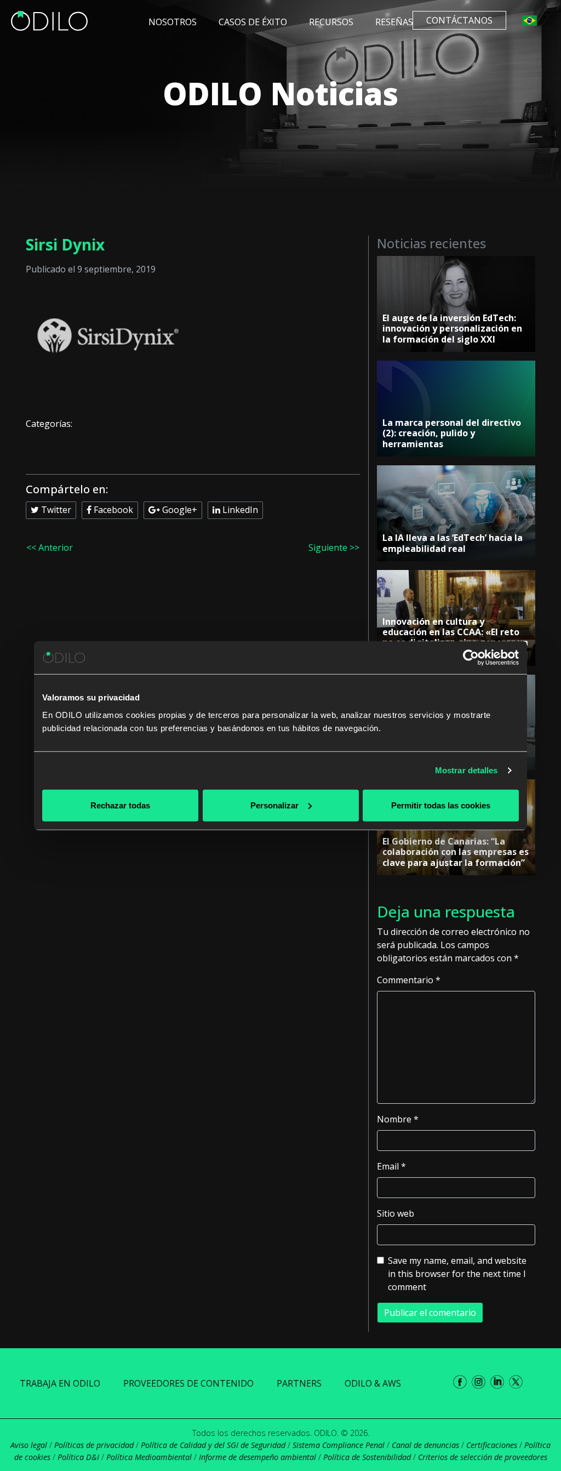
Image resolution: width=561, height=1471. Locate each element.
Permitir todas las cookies (440, 804)
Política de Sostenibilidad (367, 1457)
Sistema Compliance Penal (339, 1445)
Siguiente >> (333, 547)
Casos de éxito (253, 22)
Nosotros (172, 22)
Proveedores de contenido (188, 1383)
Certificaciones (491, 1445)
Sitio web (395, 1213)
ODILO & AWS (373, 1383)
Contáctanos (459, 20)
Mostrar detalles (466, 770)
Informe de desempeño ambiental (257, 1457)
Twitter (55, 510)
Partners (299, 1383)
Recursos (331, 22)
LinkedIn (239, 510)
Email (391, 1166)
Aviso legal (28, 1445)
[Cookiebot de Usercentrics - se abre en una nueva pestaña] (471, 657)
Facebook (112, 510)
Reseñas (394, 22)
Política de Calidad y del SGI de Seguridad (213, 1445)
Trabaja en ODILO (60, 1383)
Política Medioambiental (149, 1457)
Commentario (408, 980)
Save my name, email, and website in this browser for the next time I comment (457, 1274)
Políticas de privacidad (94, 1445)
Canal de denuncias (425, 1445)
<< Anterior (49, 547)
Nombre (398, 1119)
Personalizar (274, 804)
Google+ (178, 510)
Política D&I (78, 1457)
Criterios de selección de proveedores (482, 1457)
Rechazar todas (120, 804)
